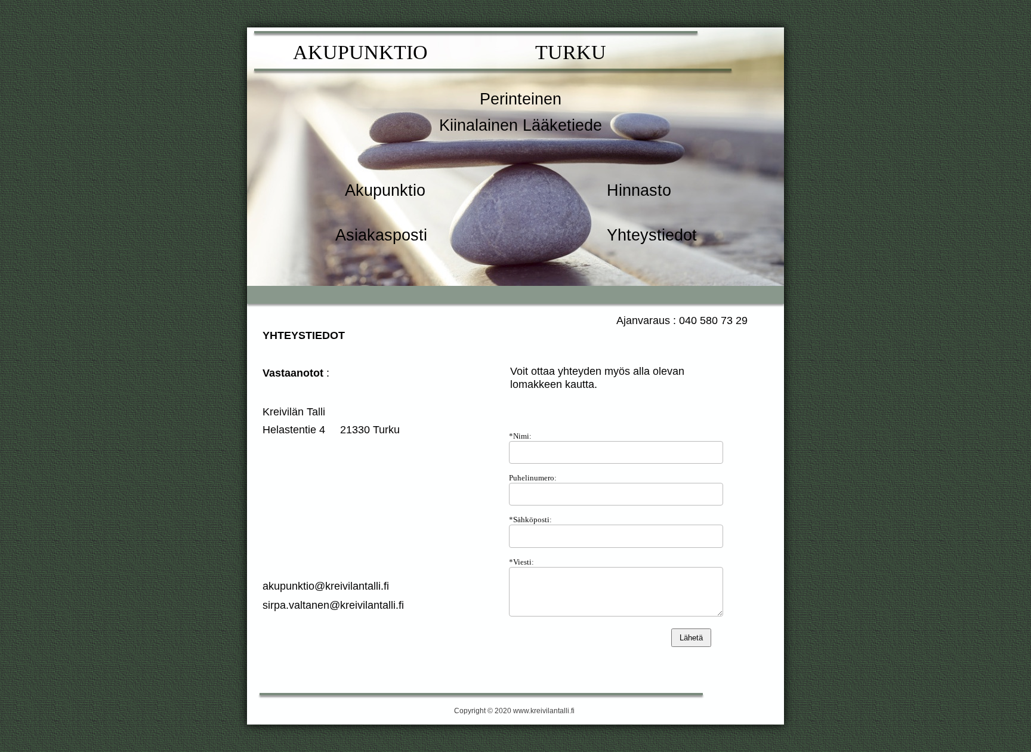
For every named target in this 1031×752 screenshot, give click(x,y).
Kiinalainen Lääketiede (520, 125)
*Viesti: (521, 561)
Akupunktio (385, 190)
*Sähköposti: (530, 519)
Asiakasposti (381, 235)
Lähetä (691, 637)
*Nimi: (520, 436)
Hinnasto (639, 190)
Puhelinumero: (533, 477)
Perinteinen (520, 99)
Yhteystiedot (652, 235)
